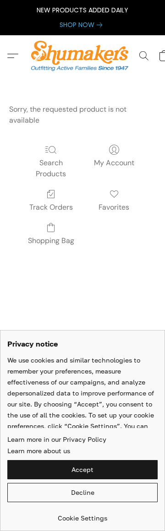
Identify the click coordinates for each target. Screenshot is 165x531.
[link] (83, 24)
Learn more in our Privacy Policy (56, 439)
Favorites (114, 207)
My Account (114, 163)
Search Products (51, 168)
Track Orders (51, 207)
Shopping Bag (51, 240)
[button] (82, 55)
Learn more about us (38, 451)
